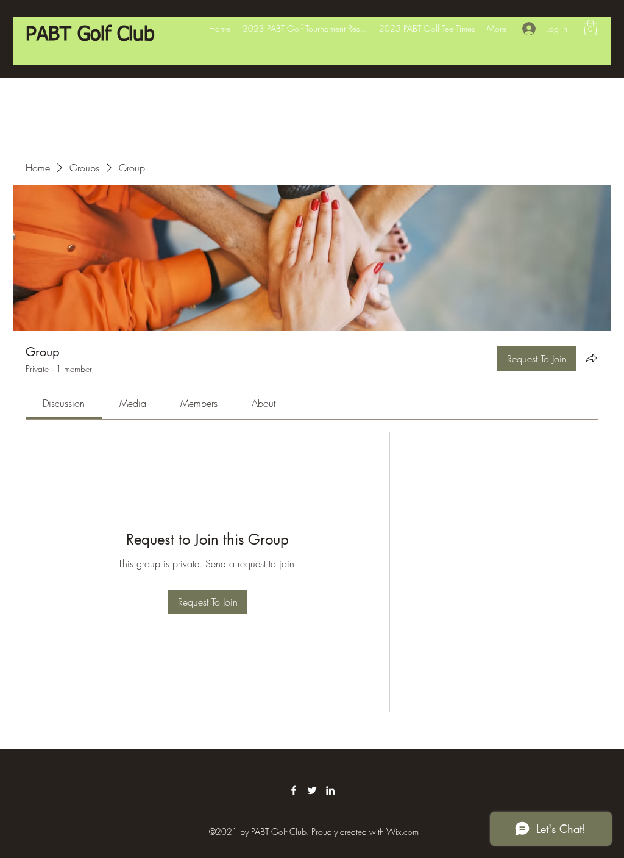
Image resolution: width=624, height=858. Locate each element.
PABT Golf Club (90, 35)
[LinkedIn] (330, 790)
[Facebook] (294, 790)
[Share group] (591, 358)
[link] (64, 403)
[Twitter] (312, 790)
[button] (590, 27)
